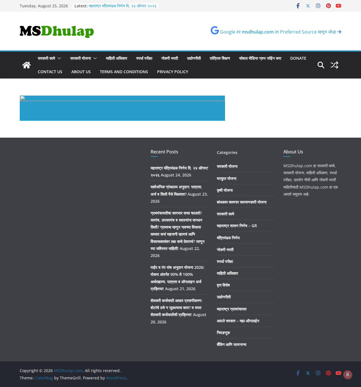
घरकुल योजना (226, 178)
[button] (58, 58)
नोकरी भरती (169, 58)
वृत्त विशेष (223, 285)
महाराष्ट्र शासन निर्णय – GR (237, 225)
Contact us (50, 71)
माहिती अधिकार (116, 58)
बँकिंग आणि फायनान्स (231, 344)
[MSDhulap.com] (26, 65)
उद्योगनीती (194, 58)
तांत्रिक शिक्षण (220, 58)
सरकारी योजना (80, 58)
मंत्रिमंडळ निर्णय (228, 237)
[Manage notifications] (347, 374)
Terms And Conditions (124, 71)
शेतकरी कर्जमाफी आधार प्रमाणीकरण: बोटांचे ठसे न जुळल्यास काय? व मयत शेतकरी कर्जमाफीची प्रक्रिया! (176, 307)
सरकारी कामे (46, 58)
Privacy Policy (172, 71)
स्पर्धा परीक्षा (144, 58)
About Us (81, 71)
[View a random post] (334, 65)
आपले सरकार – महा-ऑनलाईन (238, 320)
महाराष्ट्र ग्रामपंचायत (231, 309)
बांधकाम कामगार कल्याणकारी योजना (242, 202)
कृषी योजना (225, 190)
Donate (298, 58)
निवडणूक (223, 332)
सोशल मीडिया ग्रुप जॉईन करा (260, 58)
